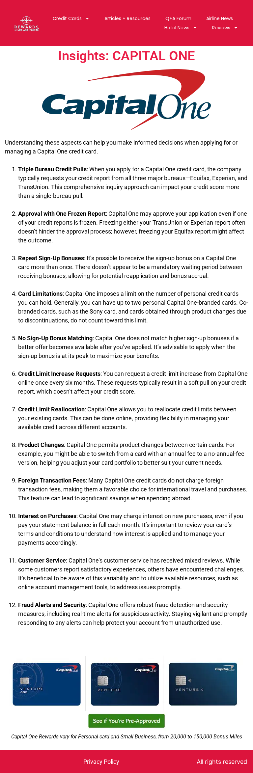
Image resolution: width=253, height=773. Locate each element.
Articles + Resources (127, 18)
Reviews (221, 27)
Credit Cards (67, 18)
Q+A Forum (178, 18)
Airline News (219, 18)
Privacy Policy (101, 761)
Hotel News (176, 27)
